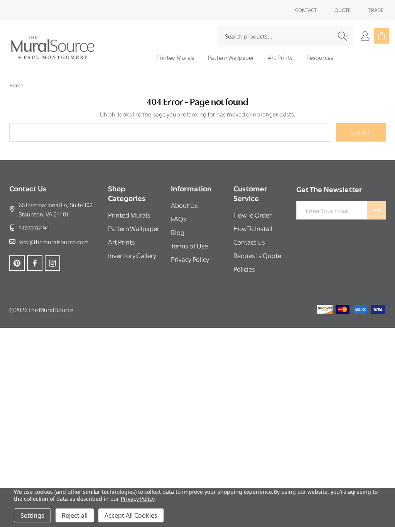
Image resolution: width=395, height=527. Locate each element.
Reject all (75, 515)
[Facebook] (35, 263)
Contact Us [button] (249, 242)
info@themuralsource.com (54, 241)
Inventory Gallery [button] (132, 255)
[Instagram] (52, 263)
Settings (32, 515)
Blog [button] (177, 232)
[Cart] (381, 36)
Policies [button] (244, 269)
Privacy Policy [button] (190, 259)
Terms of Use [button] (189, 245)
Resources (319, 57)
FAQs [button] (178, 218)
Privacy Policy (137, 498)
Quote (342, 10)
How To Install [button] (252, 228)
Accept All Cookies (131, 515)
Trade (375, 10)
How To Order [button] (252, 215)
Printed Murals (175, 57)
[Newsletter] (376, 210)
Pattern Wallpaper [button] (133, 228)
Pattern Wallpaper (231, 57)
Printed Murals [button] (129, 215)
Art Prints (280, 57)
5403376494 (34, 227)
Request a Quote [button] (257, 255)
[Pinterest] (17, 263)
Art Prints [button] (121, 242)
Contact (306, 10)
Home (16, 85)
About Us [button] (184, 205)
